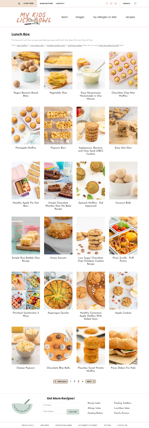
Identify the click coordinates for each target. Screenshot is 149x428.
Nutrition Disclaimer (64, 425)
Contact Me (122, 425)
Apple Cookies (123, 313)
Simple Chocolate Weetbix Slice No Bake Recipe (58, 206)
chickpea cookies (75, 45)
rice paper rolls (37, 45)
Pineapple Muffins (26, 148)
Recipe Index (94, 403)
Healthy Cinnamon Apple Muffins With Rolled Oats (91, 316)
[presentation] (26, 70)
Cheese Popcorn (26, 368)
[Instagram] (111, 3)
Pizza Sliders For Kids (123, 368)
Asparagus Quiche (58, 313)
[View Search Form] (135, 3)
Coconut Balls (123, 203)
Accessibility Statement (87, 425)
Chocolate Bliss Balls (58, 368)
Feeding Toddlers (122, 403)
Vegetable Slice (58, 93)
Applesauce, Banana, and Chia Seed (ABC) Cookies (90, 151)
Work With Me (46, 3)
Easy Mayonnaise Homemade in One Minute (91, 96)
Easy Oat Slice (123, 148)
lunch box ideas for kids (109, 45)
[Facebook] (107, 3)
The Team (107, 425)
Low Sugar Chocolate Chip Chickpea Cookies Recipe (91, 261)
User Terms (44, 425)
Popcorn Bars (58, 148)
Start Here (29, 3)
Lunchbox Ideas (122, 408)
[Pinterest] (115, 3)
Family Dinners (121, 413)
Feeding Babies (95, 413)
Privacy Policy (28, 425)
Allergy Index (94, 408)
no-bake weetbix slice (56, 45)
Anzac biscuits (58, 258)
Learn (65, 17)
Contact (60, 3)
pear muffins (22, 45)
